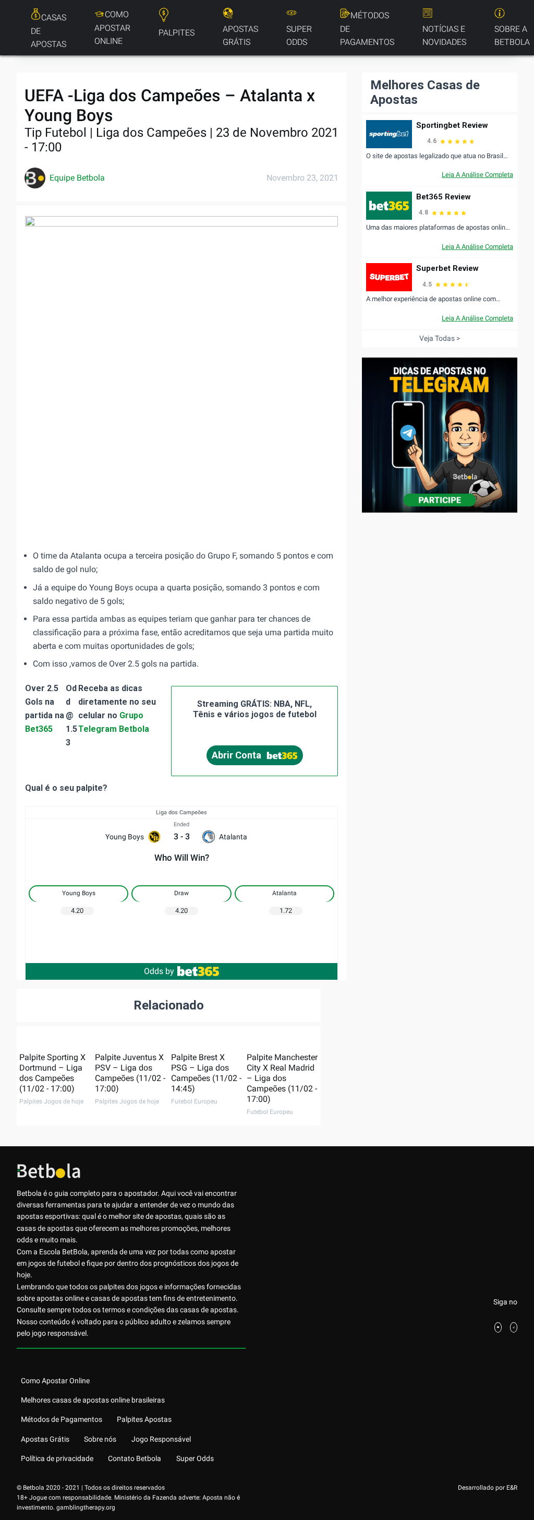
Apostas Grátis (240, 36)
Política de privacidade (57, 1458)
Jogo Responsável (161, 1439)
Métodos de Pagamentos (367, 28)
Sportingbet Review (452, 125)
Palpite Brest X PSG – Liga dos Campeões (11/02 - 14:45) (206, 1073)
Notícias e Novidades (444, 36)
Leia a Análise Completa (477, 175)
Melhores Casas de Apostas (425, 92)
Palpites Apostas (144, 1419)
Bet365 (39, 729)
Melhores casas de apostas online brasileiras (93, 1400)
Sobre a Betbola (512, 36)
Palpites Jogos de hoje (51, 1101)
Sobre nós (100, 1439)
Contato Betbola (134, 1458)
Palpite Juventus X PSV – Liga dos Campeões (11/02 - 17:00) (130, 1073)
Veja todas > (439, 338)
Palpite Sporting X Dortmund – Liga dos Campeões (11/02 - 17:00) (52, 1073)
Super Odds (299, 36)
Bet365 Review (443, 196)
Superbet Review (447, 268)
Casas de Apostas (48, 31)
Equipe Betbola (77, 178)
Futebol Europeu (194, 1101)
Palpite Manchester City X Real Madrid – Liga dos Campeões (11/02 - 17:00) (282, 1078)
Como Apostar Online (112, 27)
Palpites (177, 33)
